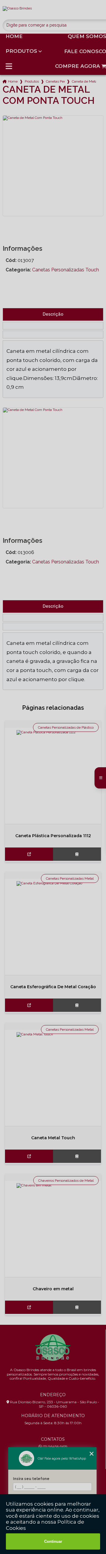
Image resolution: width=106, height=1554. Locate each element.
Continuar (53, 1541)
